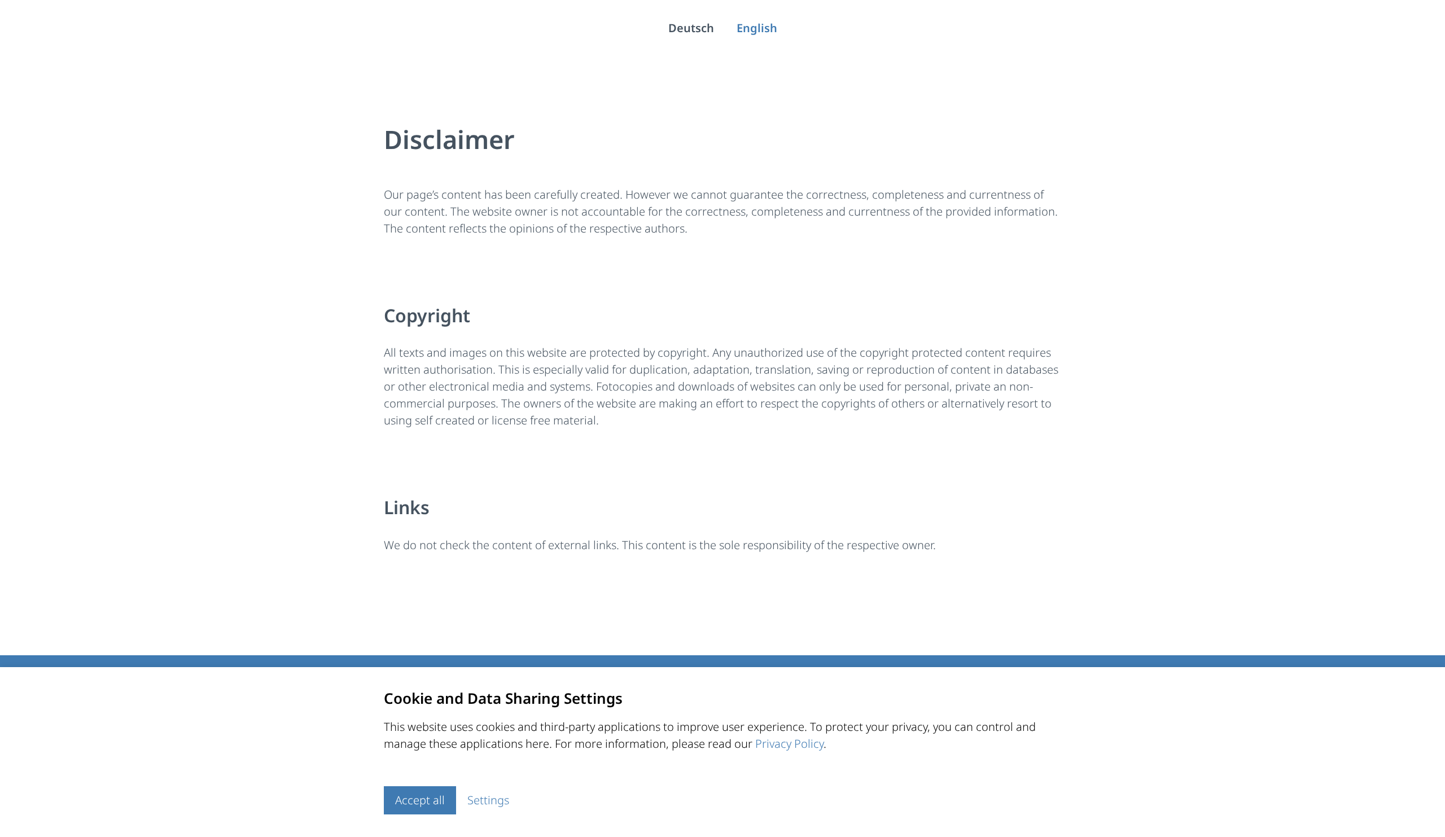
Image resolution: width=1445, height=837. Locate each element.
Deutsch (691, 28)
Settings (488, 800)
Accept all (420, 800)
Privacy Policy (789, 743)
